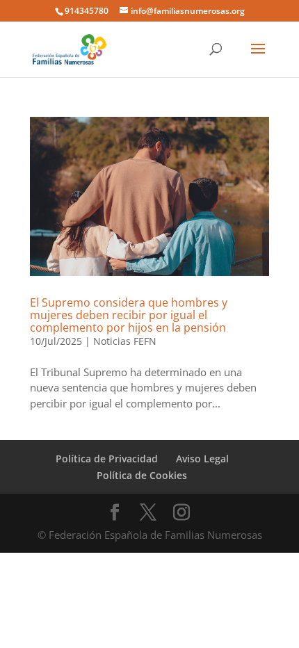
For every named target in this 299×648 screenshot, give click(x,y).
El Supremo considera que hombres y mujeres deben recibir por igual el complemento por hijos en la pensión (128, 314)
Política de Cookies (142, 475)
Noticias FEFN (124, 341)
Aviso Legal (202, 458)
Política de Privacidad (107, 458)
